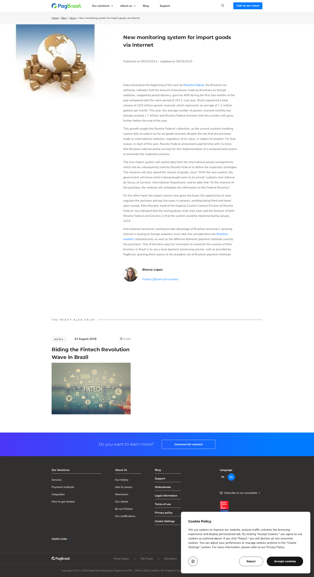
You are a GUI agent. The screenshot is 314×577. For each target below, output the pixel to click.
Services (57, 480)
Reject (251, 561)
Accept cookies (285, 561)
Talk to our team (247, 5)
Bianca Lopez (152, 269)
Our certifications (125, 516)
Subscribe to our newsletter (241, 493)
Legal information (166, 495)
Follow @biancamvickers (160, 279)
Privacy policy (163, 512)
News (73, 18)
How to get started (63, 501)
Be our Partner (124, 509)
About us (126, 6)
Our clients (121, 501)
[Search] (227, 5)
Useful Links (59, 539)
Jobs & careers (123, 487)
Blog (146, 6)
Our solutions (100, 6)
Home (55, 18)
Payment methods (63, 487)
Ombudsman (163, 487)
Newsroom (121, 494)
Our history (121, 480)
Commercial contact (188, 444)
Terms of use (163, 504)
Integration (58, 494)
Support (165, 6)
